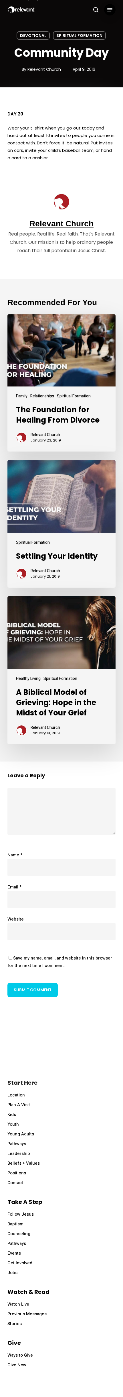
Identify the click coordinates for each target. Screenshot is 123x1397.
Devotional (33, 35)
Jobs (12, 1273)
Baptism (15, 1224)
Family (21, 396)
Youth (13, 1124)
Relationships (42, 396)
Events (14, 1253)
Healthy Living (28, 678)
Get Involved (19, 1263)
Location (16, 1095)
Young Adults (20, 1134)
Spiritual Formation (79, 35)
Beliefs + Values (23, 1163)
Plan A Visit (18, 1105)
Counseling (18, 1234)
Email (14, 887)
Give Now (16, 1365)
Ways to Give (20, 1355)
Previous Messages (27, 1314)
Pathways (16, 1144)
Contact (15, 1183)
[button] (110, 10)
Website (15, 919)
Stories (14, 1324)
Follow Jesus (20, 1214)
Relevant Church (44, 69)
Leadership (18, 1153)
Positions (16, 1173)
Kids (11, 1114)
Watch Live (18, 1304)
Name (14, 855)
